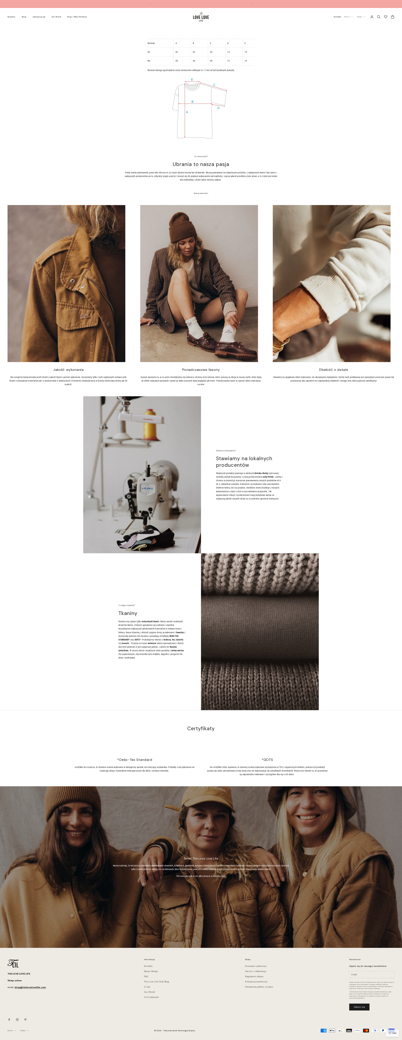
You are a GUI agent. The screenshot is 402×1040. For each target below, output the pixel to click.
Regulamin (379, 984)
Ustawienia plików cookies (259, 986)
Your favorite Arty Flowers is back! (201, 4)
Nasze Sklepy (151, 971)
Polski (359, 17)
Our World (56, 17)
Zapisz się (359, 1007)
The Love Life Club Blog (156, 981)
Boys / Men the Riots (77, 17)
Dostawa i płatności (256, 966)
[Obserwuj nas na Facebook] (9, 1019)
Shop (24, 17)
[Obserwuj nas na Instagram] (17, 1019)
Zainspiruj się (39, 17)
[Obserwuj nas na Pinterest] (25, 1019)
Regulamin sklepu (254, 976)
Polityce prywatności (358, 998)
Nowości (11, 17)
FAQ (146, 976)
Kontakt (337, 17)
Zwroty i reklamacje (255, 971)
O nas (147, 986)
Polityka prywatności (256, 981)
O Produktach (151, 997)
